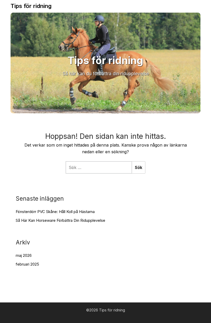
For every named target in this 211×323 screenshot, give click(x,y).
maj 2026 (24, 255)
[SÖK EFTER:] (99, 167)
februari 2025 (27, 264)
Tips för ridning (31, 6)
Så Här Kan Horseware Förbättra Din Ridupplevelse (60, 220)
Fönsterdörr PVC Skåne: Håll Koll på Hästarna (55, 211)
